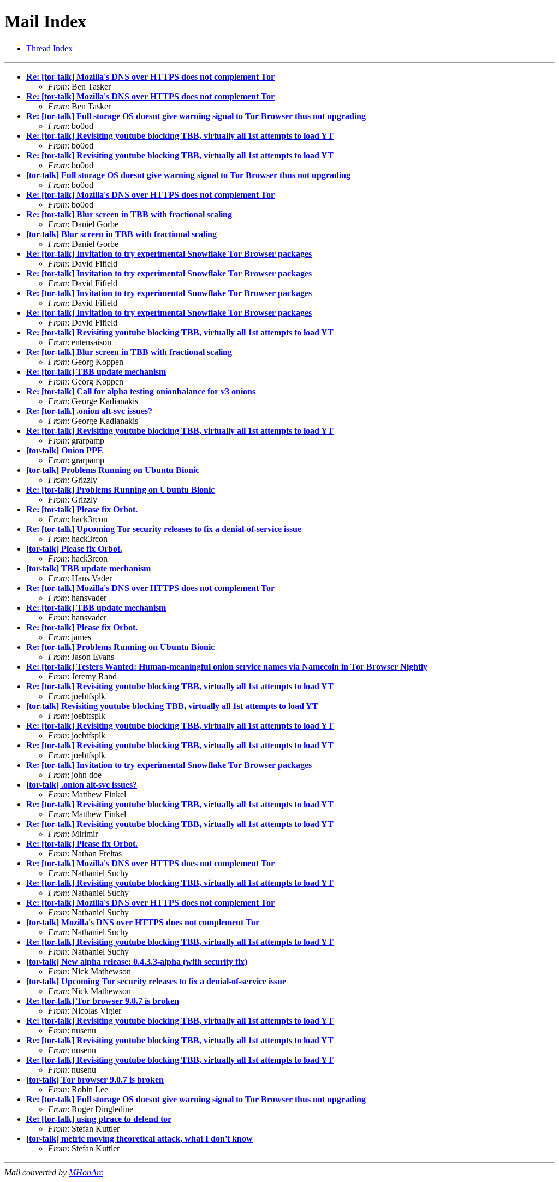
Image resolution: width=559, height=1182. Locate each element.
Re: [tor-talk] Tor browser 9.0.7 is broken (102, 1001)
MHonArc (86, 1172)
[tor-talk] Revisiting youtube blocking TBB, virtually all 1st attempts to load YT (172, 706)
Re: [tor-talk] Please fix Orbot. (82, 509)
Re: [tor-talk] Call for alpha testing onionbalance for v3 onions (140, 391)
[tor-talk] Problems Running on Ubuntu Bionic (112, 470)
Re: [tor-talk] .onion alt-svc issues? (89, 411)
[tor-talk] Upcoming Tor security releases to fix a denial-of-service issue (156, 981)
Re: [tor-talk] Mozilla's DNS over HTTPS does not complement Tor (150, 76)
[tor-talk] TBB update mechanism (88, 568)
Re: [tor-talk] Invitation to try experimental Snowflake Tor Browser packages (169, 253)
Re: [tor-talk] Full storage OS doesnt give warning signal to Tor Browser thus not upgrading (196, 116)
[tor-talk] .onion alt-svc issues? (81, 784)
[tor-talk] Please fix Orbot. (74, 548)
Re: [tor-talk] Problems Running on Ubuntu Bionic (120, 489)
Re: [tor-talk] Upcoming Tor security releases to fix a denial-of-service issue (163, 529)
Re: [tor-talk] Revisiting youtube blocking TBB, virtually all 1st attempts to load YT (180, 135)
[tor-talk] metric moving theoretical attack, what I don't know (139, 1138)
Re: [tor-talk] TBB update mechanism (96, 371)
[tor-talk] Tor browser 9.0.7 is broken (95, 1079)
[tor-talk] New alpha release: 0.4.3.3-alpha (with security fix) (136, 961)
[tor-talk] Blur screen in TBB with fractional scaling (121, 234)
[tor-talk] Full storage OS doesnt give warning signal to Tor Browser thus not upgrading (188, 175)
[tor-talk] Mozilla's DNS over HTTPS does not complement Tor (142, 922)
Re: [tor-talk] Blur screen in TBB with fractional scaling (129, 214)
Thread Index (49, 48)
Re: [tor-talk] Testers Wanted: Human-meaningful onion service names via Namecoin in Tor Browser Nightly (226, 666)
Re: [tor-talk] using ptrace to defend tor (98, 1119)
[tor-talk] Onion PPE (64, 450)
